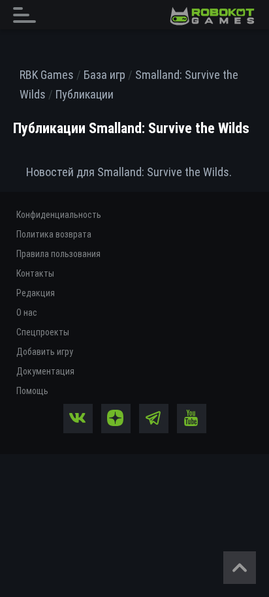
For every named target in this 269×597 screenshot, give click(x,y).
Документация (45, 371)
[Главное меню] (28, 14)
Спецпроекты (42, 332)
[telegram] (153, 418)
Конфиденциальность (58, 214)
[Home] (212, 16)
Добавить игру (44, 351)
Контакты (35, 273)
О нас (26, 312)
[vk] (78, 418)
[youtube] (191, 418)
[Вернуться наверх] (239, 567)
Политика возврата (53, 234)
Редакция (35, 293)
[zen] (116, 418)
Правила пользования (58, 254)
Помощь (32, 391)
